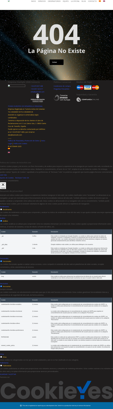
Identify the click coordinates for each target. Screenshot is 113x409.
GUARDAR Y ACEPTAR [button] (8, 374)
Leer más (3, 175)
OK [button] (28, 178)
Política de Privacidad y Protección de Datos (24, 141)
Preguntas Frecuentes (61, 89)
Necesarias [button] (4, 283)
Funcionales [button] (4, 258)
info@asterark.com (37, 92)
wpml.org (40, 405)
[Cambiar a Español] (9, 150)
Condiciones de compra (62, 86)
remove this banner (84, 405)
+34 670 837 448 (37, 86)
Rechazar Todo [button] (20, 178)
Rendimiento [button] (4, 207)
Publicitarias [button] (4, 363)
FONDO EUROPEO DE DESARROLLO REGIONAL (25, 106)
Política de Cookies (20, 143)
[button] (56, 159)
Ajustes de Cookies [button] (7, 178)
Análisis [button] (2, 218)
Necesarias (7, 286)
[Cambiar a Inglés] (104, 1)
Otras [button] (2, 354)
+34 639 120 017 (37, 89)
